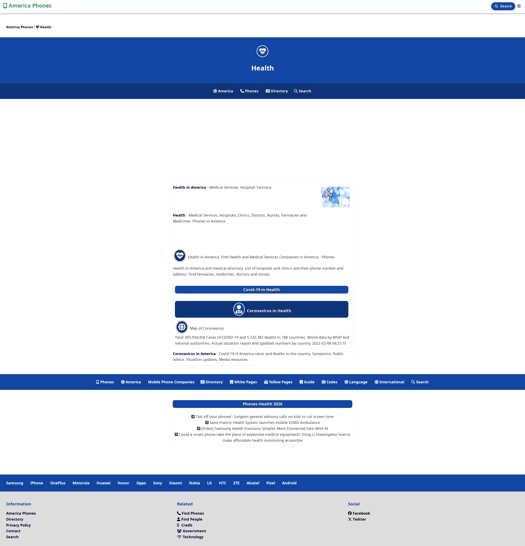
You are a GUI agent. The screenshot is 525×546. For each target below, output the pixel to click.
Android (289, 482)
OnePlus (57, 482)
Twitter (359, 519)
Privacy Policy (18, 525)
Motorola (81, 482)
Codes (331, 381)
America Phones (30, 5)
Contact (13, 530)
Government (194, 530)
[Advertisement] (262, 135)
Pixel (270, 482)
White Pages (245, 381)
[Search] (497, 6)
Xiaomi (175, 482)
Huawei (104, 482)
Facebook (361, 513)
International (391, 381)
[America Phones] (519, 5)
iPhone (36, 482)
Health (179, 215)
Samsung (14, 482)
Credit (186, 525)
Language (358, 381)
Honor (123, 482)
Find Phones (192, 513)
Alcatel (253, 482)
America (225, 91)
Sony (157, 482)
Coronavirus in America (195, 353)
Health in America (190, 187)
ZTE (236, 482)
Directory (279, 91)
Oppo (141, 482)
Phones (251, 91)
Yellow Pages (280, 381)
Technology (192, 536)
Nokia (194, 482)
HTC (222, 482)
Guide (309, 381)
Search (506, 6)
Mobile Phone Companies (171, 381)
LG (209, 482)
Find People (191, 519)
